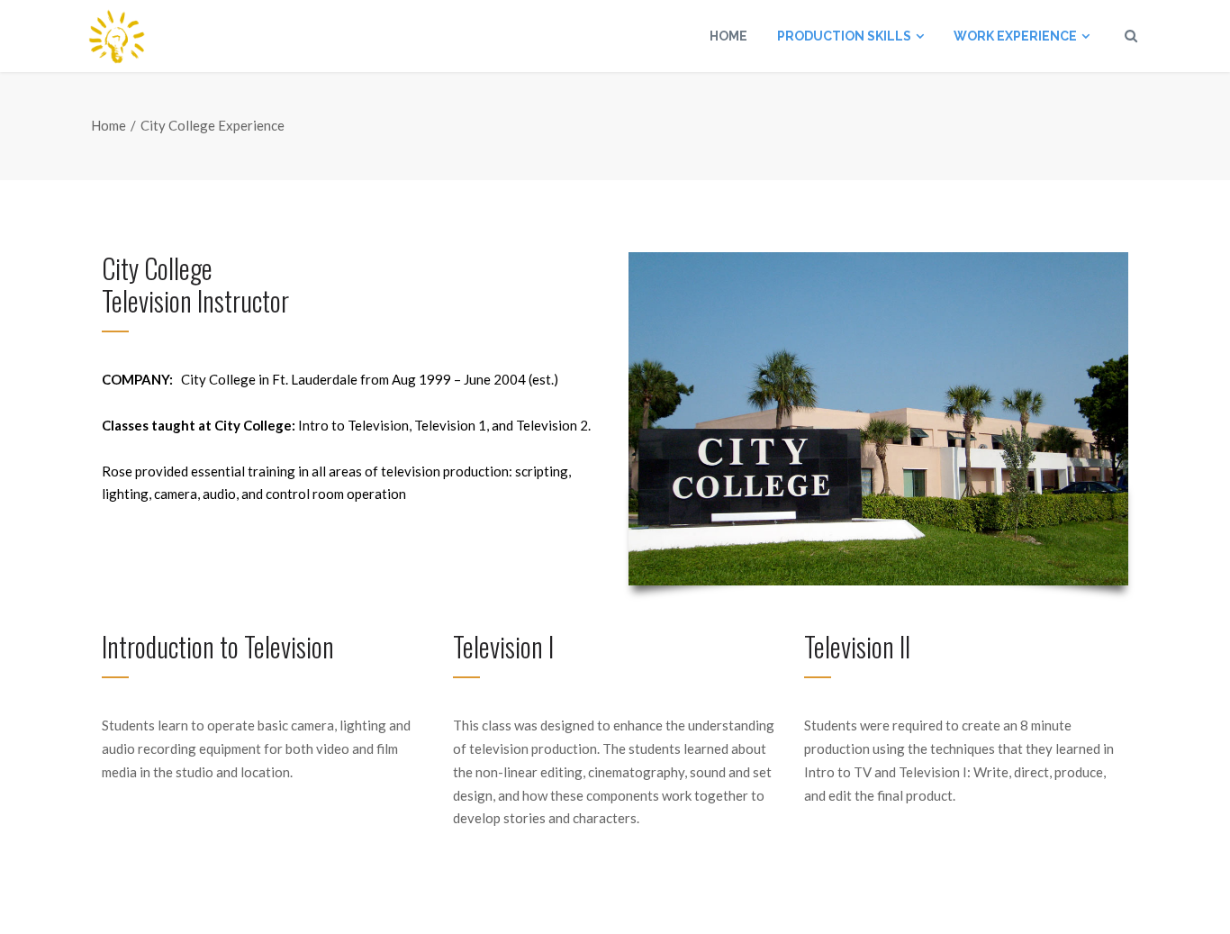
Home (108, 125)
